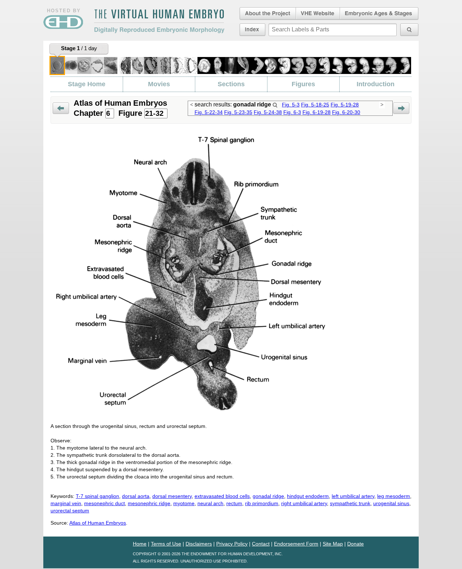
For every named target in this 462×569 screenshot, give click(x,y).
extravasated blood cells (222, 496)
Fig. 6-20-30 (346, 112)
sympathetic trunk (350, 503)
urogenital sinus (391, 503)
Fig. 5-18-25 (315, 105)
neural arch (210, 503)
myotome (184, 503)
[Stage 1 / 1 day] (57, 65)
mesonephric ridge (149, 503)
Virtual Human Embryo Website (318, 13)
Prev (60, 108)
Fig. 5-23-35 (238, 112)
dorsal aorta (135, 496)
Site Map (333, 544)
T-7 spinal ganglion (97, 496)
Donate (355, 544)
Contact (261, 544)
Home (140, 544)
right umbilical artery (304, 503)
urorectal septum (70, 510)
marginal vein (66, 503)
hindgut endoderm (308, 496)
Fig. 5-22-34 (209, 112)
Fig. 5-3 (291, 105)
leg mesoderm (393, 496)
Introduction (376, 84)
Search (275, 105)
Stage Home (86, 84)
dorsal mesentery (172, 496)
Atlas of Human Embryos (97, 523)
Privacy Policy (232, 544)
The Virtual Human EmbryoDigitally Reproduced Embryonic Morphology (159, 21)
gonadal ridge (268, 496)
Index (252, 29)
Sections (231, 84)
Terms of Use (166, 544)
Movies (159, 84)
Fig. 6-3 (292, 112)
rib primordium (261, 503)
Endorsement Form (296, 544)
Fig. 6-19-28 (316, 112)
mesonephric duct (104, 503)
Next (401, 108)
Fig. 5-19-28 (345, 105)
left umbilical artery (353, 496)
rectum (234, 503)
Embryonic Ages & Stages (379, 13)
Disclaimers (199, 544)
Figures (303, 84)
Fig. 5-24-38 (268, 112)
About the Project (267, 13)
